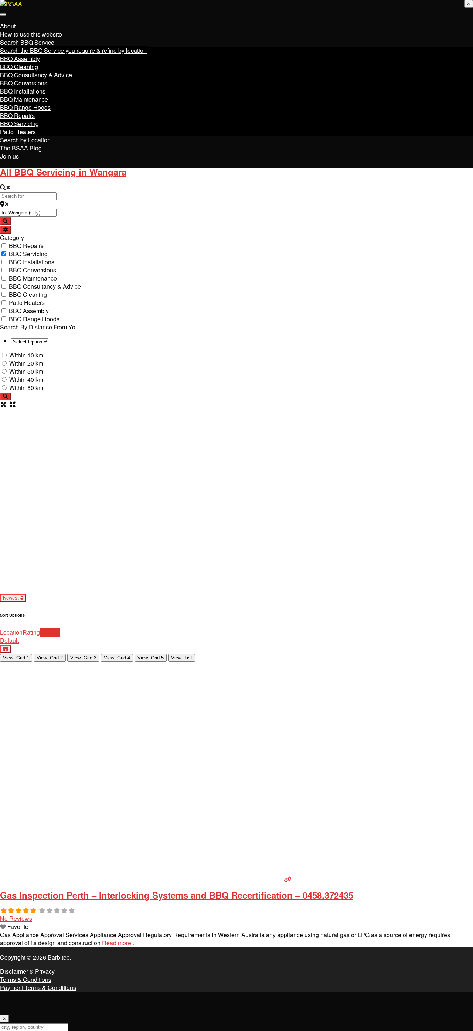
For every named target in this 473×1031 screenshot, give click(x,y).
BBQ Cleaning (19, 66)
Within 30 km (26, 371)
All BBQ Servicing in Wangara (63, 172)
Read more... (119, 943)
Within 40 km (26, 379)
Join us (9, 156)
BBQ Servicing (19, 123)
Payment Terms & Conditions (38, 987)
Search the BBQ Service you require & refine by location (73, 50)
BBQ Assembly (20, 58)
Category (12, 237)
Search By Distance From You (39, 327)
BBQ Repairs (17, 115)
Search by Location (25, 140)
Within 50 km (26, 387)
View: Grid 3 (83, 658)
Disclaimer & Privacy (27, 971)
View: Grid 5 (150, 658)
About (8, 26)
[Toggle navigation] (3, 14)
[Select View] (5, 649)
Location (11, 632)
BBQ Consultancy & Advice (36, 75)
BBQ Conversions (23, 83)
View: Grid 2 (50, 658)
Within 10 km (26, 355)
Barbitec (58, 957)
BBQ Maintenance (24, 99)
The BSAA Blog (21, 148)
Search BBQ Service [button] (27, 42)
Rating (31, 632)
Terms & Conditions (25, 979)
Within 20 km (26, 363)
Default (9, 640)
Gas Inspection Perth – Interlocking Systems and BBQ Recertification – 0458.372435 (176, 895)
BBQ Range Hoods (25, 107)
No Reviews (16, 918)
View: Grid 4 (117, 658)
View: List (181, 658)
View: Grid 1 (16, 658)
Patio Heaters (18, 132)
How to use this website (31, 34)
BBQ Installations (22, 91)
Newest (11, 598)
